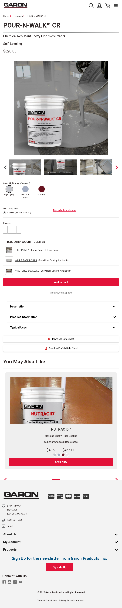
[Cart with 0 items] (107, 5)
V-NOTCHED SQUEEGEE (27, 270)
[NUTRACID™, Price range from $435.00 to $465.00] (61, 400)
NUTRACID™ (61, 429)
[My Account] (118, 542)
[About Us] (118, 534)
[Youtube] (20, 582)
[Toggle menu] (114, 5)
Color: (16, 183)
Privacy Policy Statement (71, 600)
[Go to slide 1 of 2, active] (56, 480)
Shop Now (61, 461)
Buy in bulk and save (64, 210)
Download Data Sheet (63, 339)
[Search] (92, 5)
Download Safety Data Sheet (63, 348)
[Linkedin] (15, 582)
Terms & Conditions (47, 600)
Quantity (7, 223)
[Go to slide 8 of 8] (5, 167)
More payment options (61, 292)
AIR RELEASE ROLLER (26, 260)
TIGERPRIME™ (22, 250)
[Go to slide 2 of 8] (117, 167)
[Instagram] (9, 582)
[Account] (99, 5)
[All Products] (118, 549)
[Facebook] (4, 582)
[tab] (63, 306)
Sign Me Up (59, 567)
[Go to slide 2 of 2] (5, 480)
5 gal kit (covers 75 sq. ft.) (19, 212)
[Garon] (15, 5)
